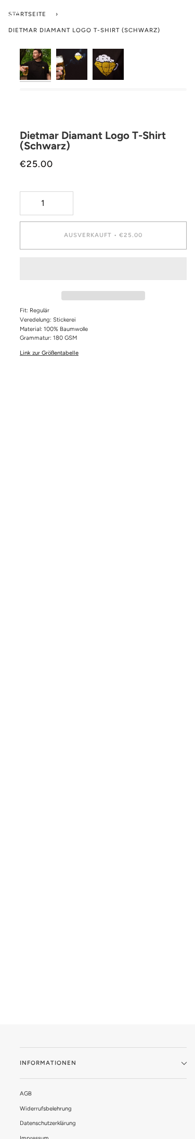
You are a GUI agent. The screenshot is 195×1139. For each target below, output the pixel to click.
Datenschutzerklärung (48, 1123)
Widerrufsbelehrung (46, 1108)
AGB (26, 1093)
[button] (103, 271)
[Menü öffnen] (14, 13)
